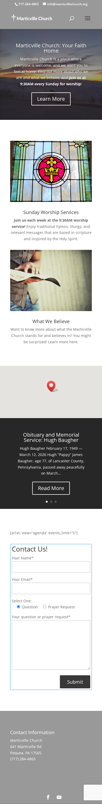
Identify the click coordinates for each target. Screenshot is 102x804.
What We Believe (51, 321)
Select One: (22, 600)
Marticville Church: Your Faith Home (51, 48)
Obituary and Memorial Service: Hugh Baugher (51, 437)
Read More (51, 488)
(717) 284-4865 (23, 758)
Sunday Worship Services (51, 212)
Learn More (51, 98)
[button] (53, 386)
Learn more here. (63, 341)
